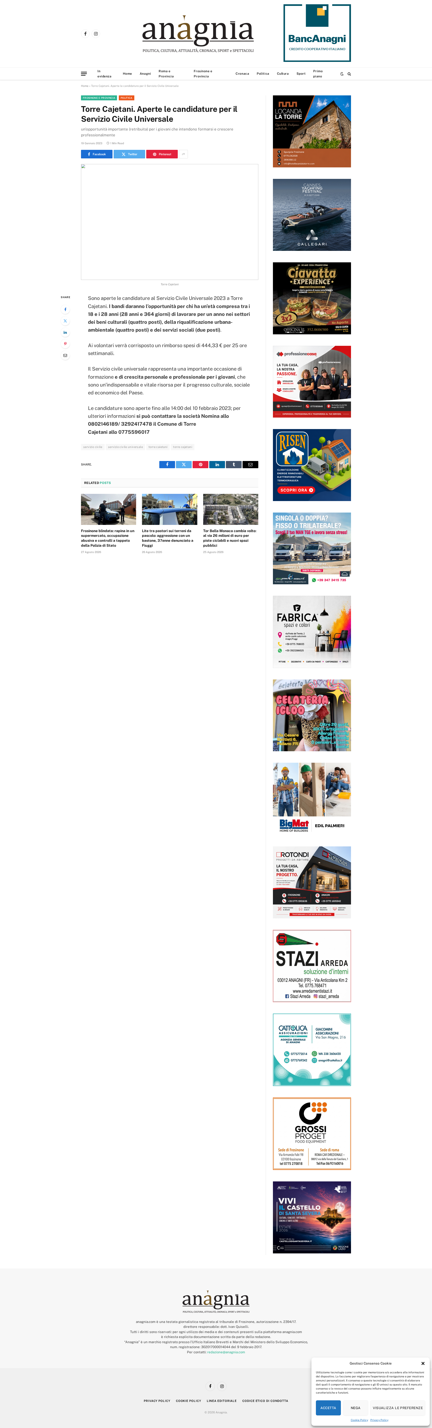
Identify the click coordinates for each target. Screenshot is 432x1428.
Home (127, 73)
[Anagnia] (211, 34)
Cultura (283, 73)
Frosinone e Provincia (203, 73)
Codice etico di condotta (265, 1401)
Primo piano (318, 73)
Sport (301, 73)
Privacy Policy (379, 1420)
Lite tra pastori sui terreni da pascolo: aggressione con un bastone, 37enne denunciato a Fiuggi (167, 538)
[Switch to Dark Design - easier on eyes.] (342, 74)
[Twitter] (65, 320)
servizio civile (92, 447)
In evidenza (104, 73)
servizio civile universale (125, 447)
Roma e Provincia (166, 73)
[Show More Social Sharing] (183, 154)
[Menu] (84, 74)
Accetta (328, 1408)
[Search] (349, 74)
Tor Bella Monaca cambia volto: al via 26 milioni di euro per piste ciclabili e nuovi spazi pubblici (229, 538)
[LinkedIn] (65, 332)
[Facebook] (65, 309)
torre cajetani (182, 447)
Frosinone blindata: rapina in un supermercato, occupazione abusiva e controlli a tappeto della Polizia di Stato (107, 538)
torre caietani (157, 447)
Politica (263, 73)
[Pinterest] (65, 343)
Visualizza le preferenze (398, 1408)
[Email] (65, 355)
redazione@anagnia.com (226, 1352)
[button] (423, 1363)
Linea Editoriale (222, 1401)
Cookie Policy (359, 1420)
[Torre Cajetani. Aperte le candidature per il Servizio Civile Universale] (169, 222)
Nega (356, 1408)
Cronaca (242, 73)
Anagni (145, 73)
